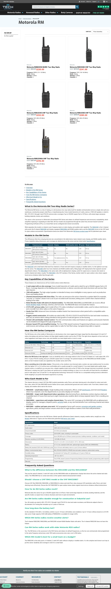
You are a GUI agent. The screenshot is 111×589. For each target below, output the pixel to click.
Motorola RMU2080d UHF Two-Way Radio (43, 158)
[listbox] (100, 31)
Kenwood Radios (33, 12)
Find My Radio (98, 13)
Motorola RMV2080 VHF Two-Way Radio (85, 67)
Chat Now (11, 1)
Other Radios (50, 12)
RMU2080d (63, 229)
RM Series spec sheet (68, 418)
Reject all (90, 586)
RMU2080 (43, 229)
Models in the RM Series (34, 190)
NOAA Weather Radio (33, 305)
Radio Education (36, 582)
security (60, 402)
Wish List (2, 582)
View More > (94, 577)
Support (94, 1)
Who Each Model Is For (34, 197)
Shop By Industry (83, 13)
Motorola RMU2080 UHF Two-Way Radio (85, 113)
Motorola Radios (14, 12)
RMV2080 (91, 229)
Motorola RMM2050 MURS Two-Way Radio (43, 67)
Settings (81, 586)
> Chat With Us (57, 580)
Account (83, 1)
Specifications (31, 199)
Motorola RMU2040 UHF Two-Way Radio (42, 113)
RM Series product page (80, 231)
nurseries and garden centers (92, 406)
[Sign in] (99, 1)
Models (27, 418)
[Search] (77, 7)
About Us (88, 1)
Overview (29, 188)
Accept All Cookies (102, 586)
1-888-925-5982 (58, 582)
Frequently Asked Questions (36, 202)
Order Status (3, 580)
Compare (44, 48)
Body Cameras (67, 12)
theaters (104, 390)
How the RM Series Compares (36, 195)
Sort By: (88, 31)
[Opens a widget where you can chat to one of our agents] (6, 586)
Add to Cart (45, 51)
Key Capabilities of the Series (36, 192)
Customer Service (20, 582)
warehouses (86, 390)
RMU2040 (95, 227)
